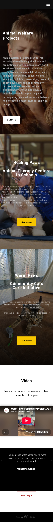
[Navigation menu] (48, 4)
